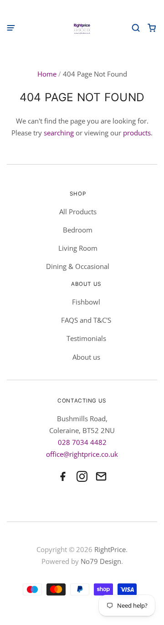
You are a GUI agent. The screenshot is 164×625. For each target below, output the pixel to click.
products (137, 132)
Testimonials (86, 338)
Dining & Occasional (77, 266)
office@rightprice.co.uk (82, 454)
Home (46, 73)
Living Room (77, 248)
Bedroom (77, 229)
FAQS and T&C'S (86, 320)
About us (86, 357)
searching (59, 132)
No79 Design (101, 561)
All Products (78, 211)
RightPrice (110, 549)
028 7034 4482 (82, 442)
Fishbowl (86, 301)
